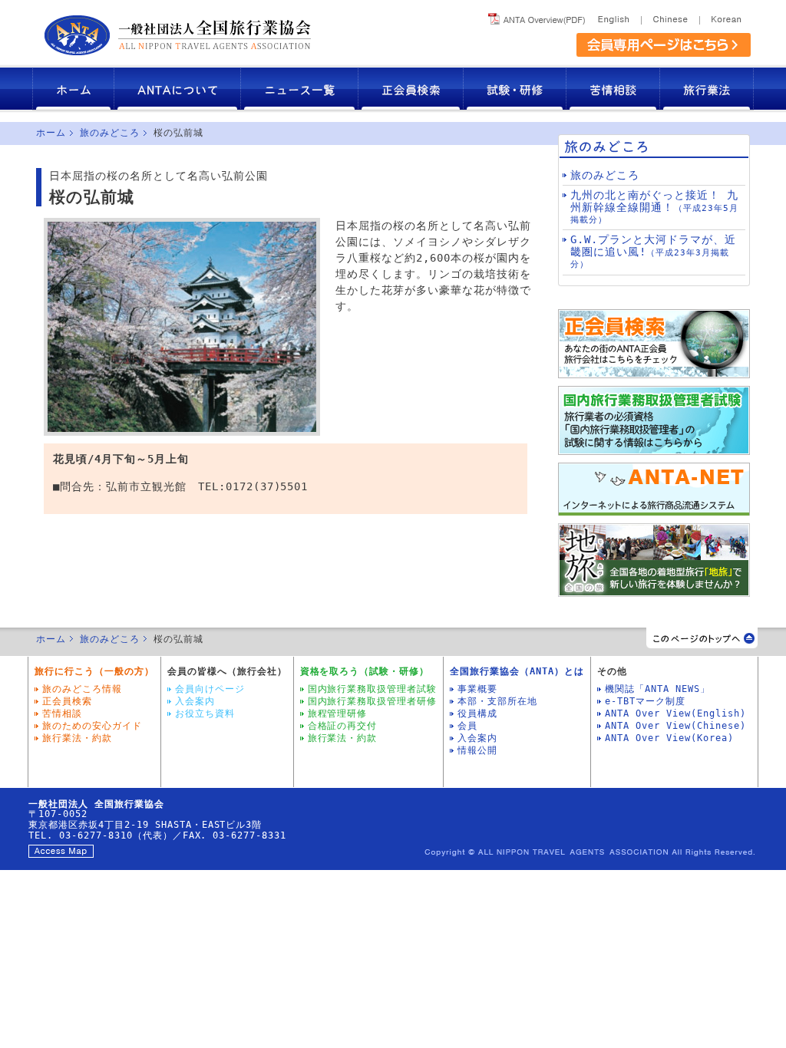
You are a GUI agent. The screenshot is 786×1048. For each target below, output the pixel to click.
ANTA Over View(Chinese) (675, 725)
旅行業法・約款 (77, 738)
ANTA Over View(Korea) (669, 738)
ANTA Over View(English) (675, 713)
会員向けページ (210, 689)
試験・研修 (515, 88)
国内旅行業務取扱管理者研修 (373, 701)
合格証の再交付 (343, 725)
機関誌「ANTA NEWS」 (657, 689)
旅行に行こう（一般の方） (94, 671)
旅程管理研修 (338, 713)
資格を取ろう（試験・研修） (365, 671)
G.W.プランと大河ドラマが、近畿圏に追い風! (653, 251)
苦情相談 (613, 88)
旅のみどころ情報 (82, 689)
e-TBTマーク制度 (645, 701)
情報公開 (477, 750)
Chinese (670, 16)
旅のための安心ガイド (92, 725)
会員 (467, 725)
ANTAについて (177, 88)
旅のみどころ (110, 132)
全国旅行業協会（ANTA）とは (517, 671)
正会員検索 (411, 88)
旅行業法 (707, 88)
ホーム (73, 88)
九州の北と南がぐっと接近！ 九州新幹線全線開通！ (654, 207)
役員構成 (477, 713)
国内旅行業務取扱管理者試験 (373, 689)
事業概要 (477, 689)
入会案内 (195, 701)
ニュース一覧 (299, 88)
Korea (725, 16)
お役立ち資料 (205, 713)
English (616, 16)
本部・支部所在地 (497, 701)
